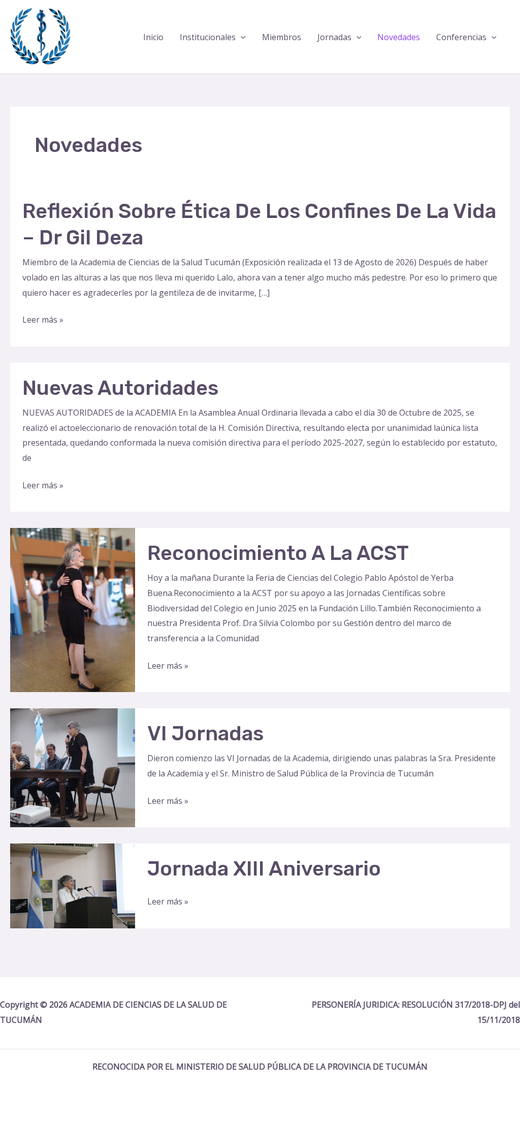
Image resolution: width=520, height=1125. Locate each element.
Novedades (398, 37)
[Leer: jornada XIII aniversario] (72, 885)
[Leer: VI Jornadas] (72, 766)
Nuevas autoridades (120, 388)
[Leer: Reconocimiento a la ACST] (72, 609)
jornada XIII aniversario (264, 869)
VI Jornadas (205, 733)
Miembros (281, 37)
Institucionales (208, 37)
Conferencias (461, 37)
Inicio (153, 37)
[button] (241, 37)
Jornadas (334, 37)
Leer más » (42, 321)
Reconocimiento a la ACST (278, 553)
